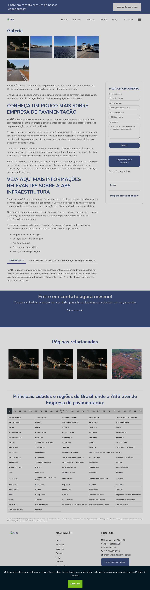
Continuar (75, 584)
